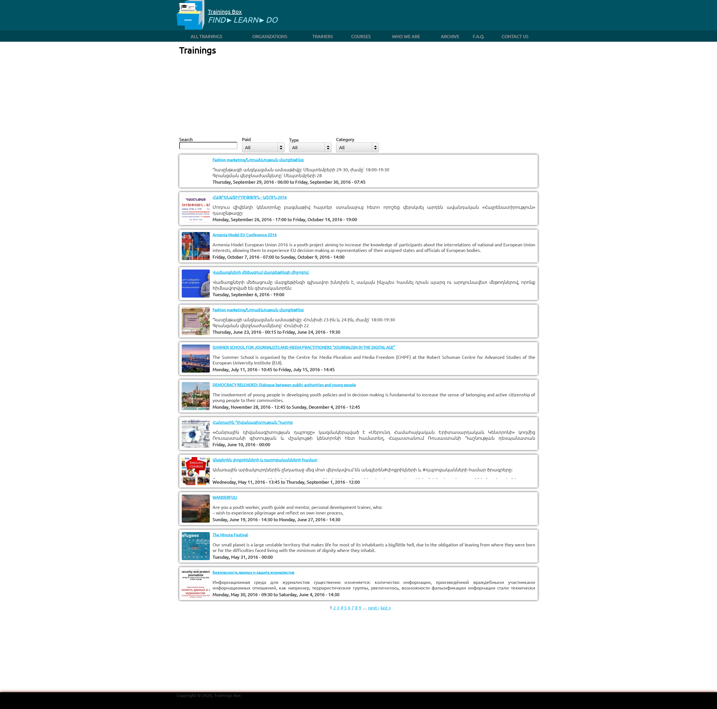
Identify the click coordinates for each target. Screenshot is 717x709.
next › (374, 607)
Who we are (406, 36)
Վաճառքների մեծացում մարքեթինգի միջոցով (261, 272)
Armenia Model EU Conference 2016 (245, 234)
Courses (361, 36)
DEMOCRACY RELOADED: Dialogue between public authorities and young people (284, 384)
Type (294, 139)
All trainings (206, 36)
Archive (450, 36)
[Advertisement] (358, 95)
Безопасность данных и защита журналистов (253, 572)
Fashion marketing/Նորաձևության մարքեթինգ (258, 159)
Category (345, 139)
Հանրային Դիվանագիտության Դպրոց (253, 422)
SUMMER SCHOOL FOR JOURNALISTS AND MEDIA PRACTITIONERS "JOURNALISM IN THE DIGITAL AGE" (304, 347)
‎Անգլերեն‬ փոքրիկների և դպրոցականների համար (265, 459)
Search (186, 139)
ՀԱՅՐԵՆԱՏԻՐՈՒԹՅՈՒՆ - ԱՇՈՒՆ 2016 (250, 197)
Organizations (269, 36)
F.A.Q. (478, 36)
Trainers (322, 36)
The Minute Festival (230, 534)
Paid (246, 139)
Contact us (515, 36)
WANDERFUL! (225, 497)
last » (386, 607)
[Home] (190, 15)
